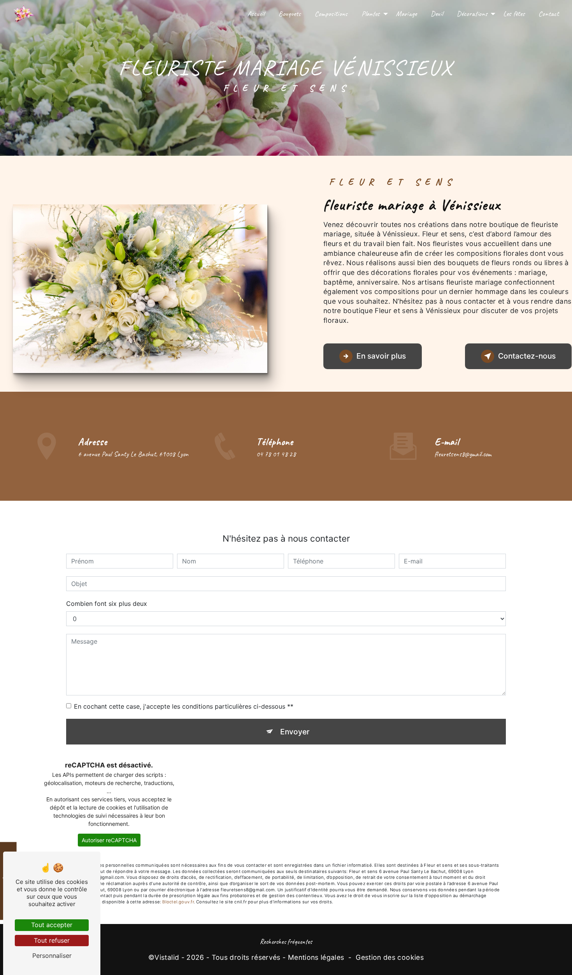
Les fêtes (514, 13)
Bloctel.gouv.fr (177, 902)
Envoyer (294, 731)
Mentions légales (316, 957)
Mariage (406, 13)
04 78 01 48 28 (276, 454)
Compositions (331, 13)
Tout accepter (51, 925)
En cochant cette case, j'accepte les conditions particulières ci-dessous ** (183, 706)
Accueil (256, 13)
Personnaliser (52, 955)
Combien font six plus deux (106, 603)
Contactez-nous (527, 356)
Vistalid (166, 957)
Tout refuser (52, 940)
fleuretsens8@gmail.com (463, 454)
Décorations (472, 13)
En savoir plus (381, 356)
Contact (549, 13)
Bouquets (290, 13)
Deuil (437, 13)
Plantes (370, 13)
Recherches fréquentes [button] (286, 941)
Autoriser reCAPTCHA (109, 840)
